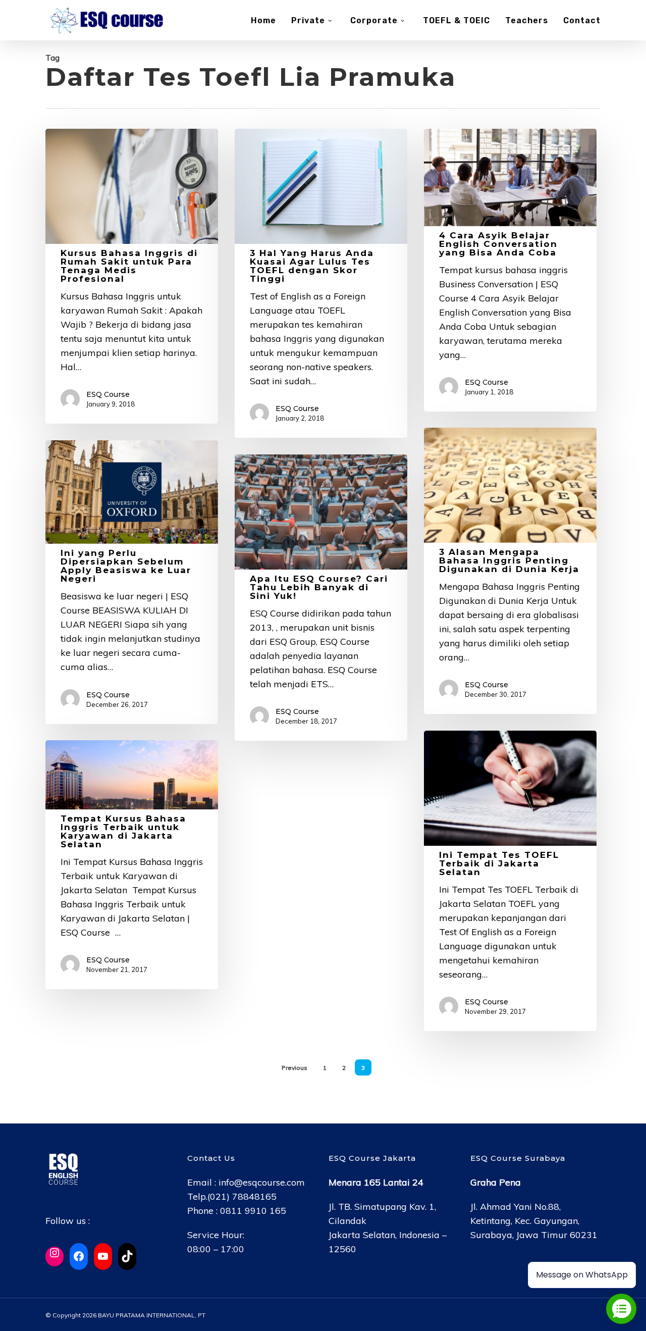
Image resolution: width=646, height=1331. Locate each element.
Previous (294, 1067)
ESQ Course (108, 394)
